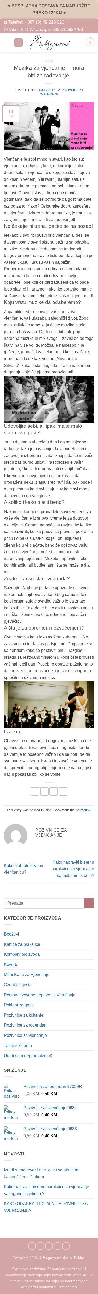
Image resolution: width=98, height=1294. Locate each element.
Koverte (11, 964)
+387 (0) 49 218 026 (44, 22)
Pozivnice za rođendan (25, 1025)
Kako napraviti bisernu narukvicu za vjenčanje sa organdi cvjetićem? (46, 1190)
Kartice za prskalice (22, 944)
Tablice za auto (18, 1045)
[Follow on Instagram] (40, 1246)
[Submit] (89, 903)
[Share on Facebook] (44, 791)
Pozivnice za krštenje (23, 1015)
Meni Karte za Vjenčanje (26, 974)
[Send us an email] (49, 1246)
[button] (7, 42)
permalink (83, 810)
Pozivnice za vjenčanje (25, 1035)
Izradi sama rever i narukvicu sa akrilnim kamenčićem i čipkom (41, 1173)
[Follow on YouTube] (66, 1246)
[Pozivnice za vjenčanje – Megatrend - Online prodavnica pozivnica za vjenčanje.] (50, 42)
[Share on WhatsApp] (35, 791)
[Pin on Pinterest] (63, 791)
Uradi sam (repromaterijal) (28, 1055)
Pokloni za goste (19, 1005)
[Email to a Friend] (53, 791)
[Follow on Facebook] (32, 1246)
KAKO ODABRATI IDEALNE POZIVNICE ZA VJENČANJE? (46, 1207)
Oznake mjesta (18, 985)
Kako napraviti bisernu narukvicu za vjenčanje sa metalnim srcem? (72, 869)
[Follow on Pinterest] (57, 1246)
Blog (49, 60)
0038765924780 (67, 29)
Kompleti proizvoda (22, 954)
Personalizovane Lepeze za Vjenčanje (40, 995)
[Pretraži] (18, 42)
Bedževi (11, 934)
